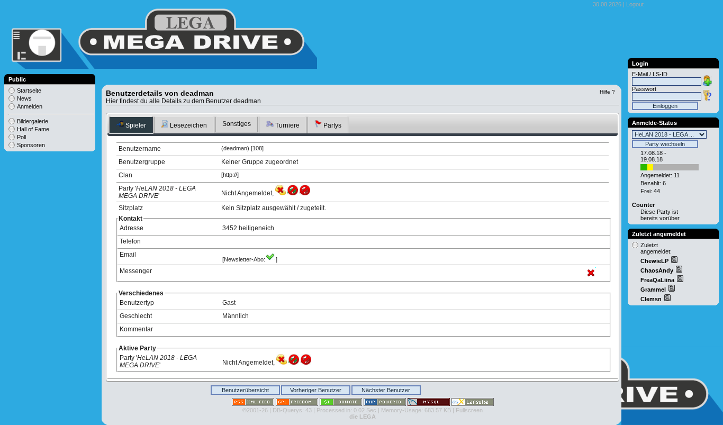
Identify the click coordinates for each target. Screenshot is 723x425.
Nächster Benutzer (386, 390)
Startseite (29, 90)
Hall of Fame (33, 129)
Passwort (644, 89)
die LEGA (362, 416)
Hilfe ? (607, 92)
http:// (230, 174)
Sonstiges (236, 124)
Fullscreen (469, 410)
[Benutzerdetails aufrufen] (673, 261)
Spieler (135, 125)
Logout (635, 4)
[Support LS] (341, 404)
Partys (331, 125)
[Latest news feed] (253, 404)
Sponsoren (31, 145)
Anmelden (29, 106)
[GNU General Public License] (297, 404)
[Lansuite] (472, 404)
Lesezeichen (187, 125)
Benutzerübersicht (245, 390)
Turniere (287, 125)
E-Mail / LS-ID (649, 74)
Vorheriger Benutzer (315, 390)
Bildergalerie (32, 121)
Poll (21, 137)
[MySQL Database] (429, 404)
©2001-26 (255, 410)
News (24, 98)
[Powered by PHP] (385, 404)
